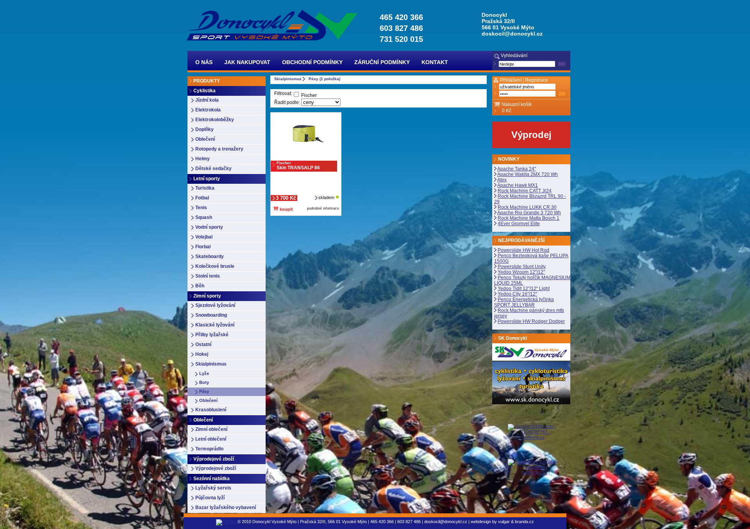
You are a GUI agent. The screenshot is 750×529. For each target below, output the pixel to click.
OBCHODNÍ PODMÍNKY (312, 62)
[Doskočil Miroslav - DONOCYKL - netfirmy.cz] (533, 441)
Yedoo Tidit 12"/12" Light (524, 288)
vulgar (504, 521)
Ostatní (203, 344)
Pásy (204, 391)
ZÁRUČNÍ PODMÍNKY (382, 62)
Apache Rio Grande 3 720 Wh (529, 212)
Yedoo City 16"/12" (517, 294)
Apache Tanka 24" (516, 169)
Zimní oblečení (211, 429)
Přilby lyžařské (212, 334)
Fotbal (202, 198)
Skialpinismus (211, 364)
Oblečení (205, 139)
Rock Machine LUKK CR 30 (527, 207)
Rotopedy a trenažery (219, 149)
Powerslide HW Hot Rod (523, 250)
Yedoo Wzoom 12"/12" (521, 272)
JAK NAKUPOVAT (247, 62)
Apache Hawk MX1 (517, 185)
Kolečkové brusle (214, 266)
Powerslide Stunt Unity (522, 266)
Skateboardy (209, 256)
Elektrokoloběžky (214, 119)
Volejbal (203, 237)
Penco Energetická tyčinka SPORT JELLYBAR (524, 302)
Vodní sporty (209, 227)
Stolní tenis (207, 276)
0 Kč (506, 110)
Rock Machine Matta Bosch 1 (528, 218)
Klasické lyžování (214, 325)
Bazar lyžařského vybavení (225, 507)
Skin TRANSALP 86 (298, 165)
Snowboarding (211, 315)
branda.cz (524, 521)
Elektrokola (208, 110)
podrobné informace (323, 208)
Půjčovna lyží (210, 497)
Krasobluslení (210, 409)
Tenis (201, 207)
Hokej (201, 354)
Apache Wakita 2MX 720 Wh (527, 174)
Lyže (204, 373)
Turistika (204, 188)
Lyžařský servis (213, 488)
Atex (502, 180)
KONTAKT (434, 62)
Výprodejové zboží (215, 468)
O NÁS (203, 62)
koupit (286, 209)
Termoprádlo (209, 449)
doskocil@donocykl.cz (512, 33)
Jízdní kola (207, 100)
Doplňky (204, 129)
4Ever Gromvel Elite (519, 223)
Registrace (536, 80)
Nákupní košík (517, 104)
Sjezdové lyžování (215, 305)
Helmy (202, 158)
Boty (204, 382)
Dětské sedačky (213, 168)
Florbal (203, 246)
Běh (199, 286)
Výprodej (531, 134)
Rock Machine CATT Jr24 (525, 191)
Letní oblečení (210, 439)
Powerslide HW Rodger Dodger (531, 321)
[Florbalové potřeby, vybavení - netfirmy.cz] (533, 467)
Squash (203, 217)
